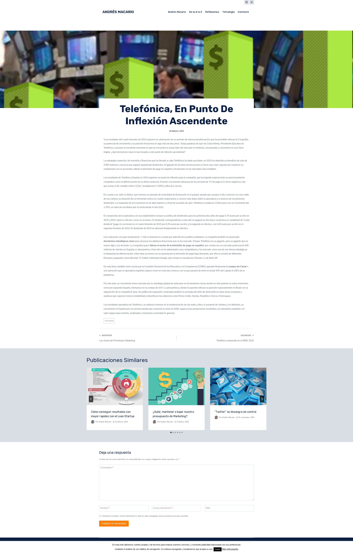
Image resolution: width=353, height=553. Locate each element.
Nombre (104, 508)
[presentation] (115, 386)
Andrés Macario (177, 12)
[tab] (171, 432)
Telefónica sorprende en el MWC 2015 (235, 338)
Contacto (243, 12)
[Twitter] (251, 2)
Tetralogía (228, 12)
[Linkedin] (246, 2)
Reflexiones (212, 12)
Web (208, 508)
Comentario (106, 467)
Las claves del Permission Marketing (117, 338)
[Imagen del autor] (92, 422)
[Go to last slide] (91, 399)
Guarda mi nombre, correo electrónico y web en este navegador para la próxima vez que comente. (145, 516)
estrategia (109, 321)
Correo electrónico (162, 508)
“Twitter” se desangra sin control (235, 411)
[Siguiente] (262, 399)
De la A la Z (195, 12)
